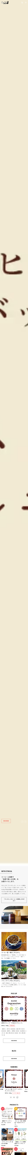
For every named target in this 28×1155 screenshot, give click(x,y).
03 (17, 1097)
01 (11, 1097)
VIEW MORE (6, 821)
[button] (22, 821)
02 (14, 1097)
